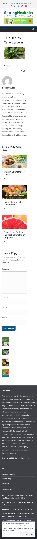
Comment (6, 269)
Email (4, 307)
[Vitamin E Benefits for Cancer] (14, 156)
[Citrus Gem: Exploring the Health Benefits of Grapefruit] (14, 217)
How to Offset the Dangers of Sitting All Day (17, 509)
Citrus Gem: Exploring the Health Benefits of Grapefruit (14, 235)
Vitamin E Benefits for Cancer (14, 173)
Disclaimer (5, 483)
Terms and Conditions (9, 474)
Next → (24, 71)
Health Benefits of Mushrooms (12, 203)
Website (5, 317)
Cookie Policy (13, 530)
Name (5, 297)
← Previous (6, 66)
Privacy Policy (6, 479)
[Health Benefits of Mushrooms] (14, 187)
